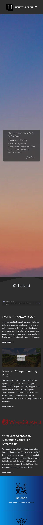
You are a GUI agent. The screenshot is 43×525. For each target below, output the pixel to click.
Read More (8, 342)
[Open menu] (37, 7)
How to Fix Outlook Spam (18, 316)
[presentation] (21, 303)
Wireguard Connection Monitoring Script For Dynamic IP (16, 439)
